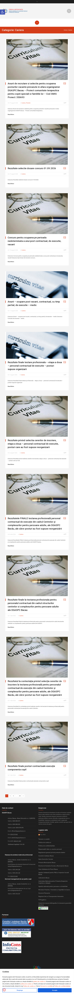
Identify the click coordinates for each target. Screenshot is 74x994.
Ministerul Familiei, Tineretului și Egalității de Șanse (54, 889)
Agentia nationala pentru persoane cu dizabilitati (52, 886)
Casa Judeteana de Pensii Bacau (48, 869)
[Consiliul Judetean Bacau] (18, 922)
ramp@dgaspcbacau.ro (15, 866)
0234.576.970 (19, 827)
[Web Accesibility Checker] (43, 908)
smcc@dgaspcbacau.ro (15, 890)
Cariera (70, 30)
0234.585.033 (16, 824)
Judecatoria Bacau (43, 878)
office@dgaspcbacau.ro (18, 831)
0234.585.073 (16, 821)
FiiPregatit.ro (42, 900)
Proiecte (28, 103)
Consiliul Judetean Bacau (46, 856)
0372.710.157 (16, 893)
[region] (37, 981)
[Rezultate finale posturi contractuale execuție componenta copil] (37, 742)
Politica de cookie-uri (29, 986)
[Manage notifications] (4, 989)
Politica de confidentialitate (62, 986)
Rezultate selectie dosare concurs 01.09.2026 (32, 168)
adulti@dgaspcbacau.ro (18, 837)
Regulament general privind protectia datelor (51, 852)
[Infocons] (11, 947)
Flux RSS (43, 834)
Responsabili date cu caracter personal (50, 849)
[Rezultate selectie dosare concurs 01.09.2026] (37, 144)
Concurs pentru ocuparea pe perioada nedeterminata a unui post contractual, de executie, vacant (34, 241)
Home (65, 30)
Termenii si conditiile (46, 986)
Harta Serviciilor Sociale (45, 859)
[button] (2, 12)
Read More (11, 114)
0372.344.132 (16, 873)
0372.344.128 (16, 869)
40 (20, 796)
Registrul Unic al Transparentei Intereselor (51, 896)
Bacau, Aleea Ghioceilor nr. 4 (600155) (23, 818)
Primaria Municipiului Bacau (47, 862)
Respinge (20, 990)
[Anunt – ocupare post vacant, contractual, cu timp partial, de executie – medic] (37, 284)
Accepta (54, 990)
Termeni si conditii (44, 839)
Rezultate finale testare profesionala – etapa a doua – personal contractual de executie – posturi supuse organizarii (35, 366)
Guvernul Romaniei (44, 893)
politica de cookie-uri (39, 981)
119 (23, 844)
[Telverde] (16, 932)
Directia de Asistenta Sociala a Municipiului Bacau (53, 866)
